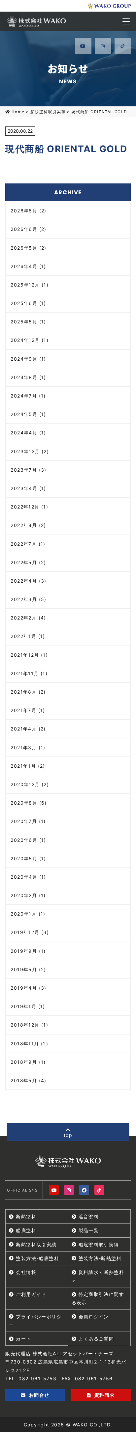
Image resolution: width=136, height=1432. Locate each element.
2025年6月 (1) (28, 303)
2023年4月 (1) (28, 488)
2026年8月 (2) (28, 210)
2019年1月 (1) (28, 1006)
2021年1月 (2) (28, 766)
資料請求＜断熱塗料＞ (98, 1276)
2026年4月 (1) (28, 266)
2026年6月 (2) (28, 229)
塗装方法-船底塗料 (37, 1258)
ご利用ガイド (31, 1294)
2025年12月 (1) (30, 285)
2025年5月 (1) (28, 321)
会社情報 (26, 1272)
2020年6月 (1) (28, 840)
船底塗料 (26, 1230)
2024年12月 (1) (30, 340)
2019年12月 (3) (30, 932)
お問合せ (39, 1395)
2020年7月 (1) (28, 821)
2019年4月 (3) (28, 988)
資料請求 (104, 1395)
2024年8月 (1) (28, 377)
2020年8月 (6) (29, 803)
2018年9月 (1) (28, 1062)
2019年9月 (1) (28, 951)
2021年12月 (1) (29, 655)
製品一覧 (89, 1230)
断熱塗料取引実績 (36, 1244)
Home (18, 111)
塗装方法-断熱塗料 (100, 1258)
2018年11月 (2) (29, 1043)
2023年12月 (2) (30, 451)
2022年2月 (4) (28, 617)
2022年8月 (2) (28, 525)
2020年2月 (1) (28, 895)
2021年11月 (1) (29, 673)
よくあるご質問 (96, 1338)
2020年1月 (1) (28, 914)
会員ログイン (94, 1316)
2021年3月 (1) (28, 747)
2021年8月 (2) (28, 692)
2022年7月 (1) (28, 544)
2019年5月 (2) (28, 969)
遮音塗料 (89, 1216)
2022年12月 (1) (29, 506)
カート (23, 1338)
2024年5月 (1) (28, 414)
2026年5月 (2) (28, 248)
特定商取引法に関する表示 (98, 1298)
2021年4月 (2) (28, 728)
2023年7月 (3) (28, 470)
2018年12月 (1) (29, 1025)
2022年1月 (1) (28, 636)
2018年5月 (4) (28, 1080)
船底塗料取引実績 (48, 111)
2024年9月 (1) (28, 359)
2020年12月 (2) (30, 784)
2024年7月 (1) (28, 396)
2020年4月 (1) (28, 877)
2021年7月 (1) (28, 710)
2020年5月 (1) (28, 858)
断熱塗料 (26, 1216)
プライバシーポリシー (35, 1321)
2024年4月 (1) (28, 432)
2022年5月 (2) (28, 562)
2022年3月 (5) (28, 599)
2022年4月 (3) (28, 581)
